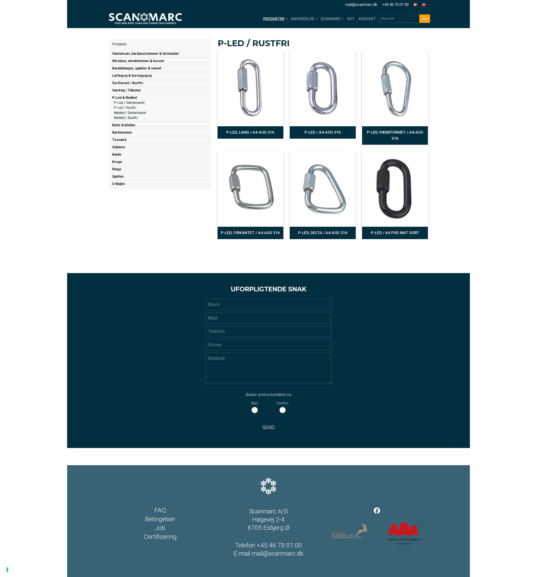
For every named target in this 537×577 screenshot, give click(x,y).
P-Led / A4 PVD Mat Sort (395, 232)
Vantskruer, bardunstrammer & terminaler (145, 54)
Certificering (160, 537)
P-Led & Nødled (124, 98)
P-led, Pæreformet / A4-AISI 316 (395, 135)
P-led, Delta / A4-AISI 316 (322, 232)
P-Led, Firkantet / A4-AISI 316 (250, 232)
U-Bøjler (118, 184)
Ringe (116, 169)
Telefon (282, 403)
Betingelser (160, 519)
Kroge (117, 162)
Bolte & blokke (123, 125)
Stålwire (118, 147)
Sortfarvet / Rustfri (127, 83)
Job (160, 528)
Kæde (116, 154)
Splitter (118, 176)
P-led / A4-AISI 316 (323, 132)
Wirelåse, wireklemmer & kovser (138, 61)
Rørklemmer (122, 132)
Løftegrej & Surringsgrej (132, 76)
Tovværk (119, 140)
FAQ (160, 510)
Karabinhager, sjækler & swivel (136, 68)
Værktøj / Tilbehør (126, 90)
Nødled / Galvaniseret (130, 113)
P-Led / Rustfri (125, 108)
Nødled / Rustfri (126, 118)
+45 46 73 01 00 (395, 4)
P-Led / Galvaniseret (129, 103)
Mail (254, 403)
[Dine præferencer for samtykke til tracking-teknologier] (7, 570)
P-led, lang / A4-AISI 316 (250, 132)
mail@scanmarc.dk (361, 4)
